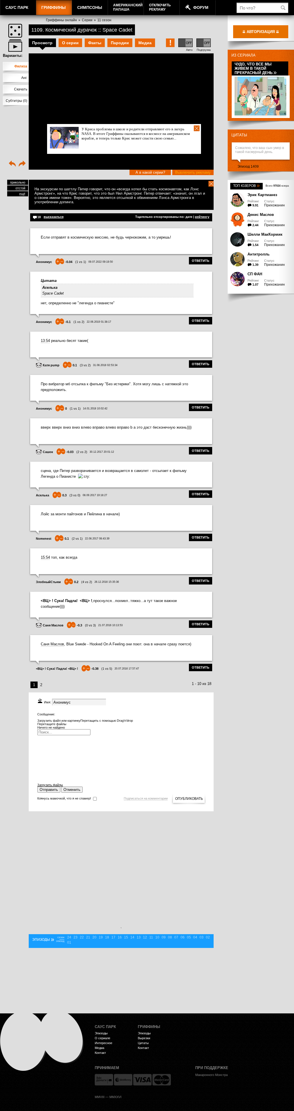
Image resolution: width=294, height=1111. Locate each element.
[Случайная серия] (15, 31)
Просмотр (42, 42)
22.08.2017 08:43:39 (97, 538)
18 (107, 937)
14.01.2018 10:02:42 (95, 408)
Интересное (103, 1043)
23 (76, 937)
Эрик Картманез (262, 195)
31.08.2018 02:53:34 (105, 365)
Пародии (120, 42)
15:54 (45, 557)
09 (164, 937)
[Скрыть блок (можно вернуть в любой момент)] (211, 184)
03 (202, 937)
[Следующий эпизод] (22, 164)
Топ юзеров (246, 186)
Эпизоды (101, 1033)
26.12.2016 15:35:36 (106, 581)
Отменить (71, 789)
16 (120, 937)
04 (195, 937)
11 (151, 937)
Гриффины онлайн (61, 20)
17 (113, 937)
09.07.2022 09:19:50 (100, 261)
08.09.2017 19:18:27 (95, 495)
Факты (94, 42)
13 (139, 937)
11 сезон (104, 20)
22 (82, 937)
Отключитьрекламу (160, 7)
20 (94, 937)
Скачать (20, 89)
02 (208, 937)
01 (69, 942)
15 (126, 937)
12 (145, 937)
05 (189, 937)
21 (88, 937)
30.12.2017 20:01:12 (102, 451)
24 (69, 937)
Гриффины (53, 7)
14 (132, 937)
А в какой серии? (150, 172)
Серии (87, 20)
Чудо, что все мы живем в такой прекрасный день (256, 68)
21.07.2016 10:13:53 (110, 625)
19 (101, 937)
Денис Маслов (260, 214)
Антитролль (258, 254)
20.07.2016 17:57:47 (127, 668)
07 (176, 937)
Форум (200, 7)
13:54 (45, 340)
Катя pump (51, 365)
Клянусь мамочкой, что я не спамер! (64, 798)
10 (157, 937)
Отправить (49, 789)
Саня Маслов (53, 625)
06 (183, 937)
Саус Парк (16, 7)
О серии (70, 42)
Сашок (48, 452)
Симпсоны (89, 7)
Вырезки (144, 1038)
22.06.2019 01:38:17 (99, 321)
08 (170, 937)
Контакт (100, 1052)
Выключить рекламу (193, 172)
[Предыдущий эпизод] (12, 164)
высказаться (53, 216)
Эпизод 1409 (248, 166)
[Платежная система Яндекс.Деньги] (104, 1080)
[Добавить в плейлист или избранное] (15, 45)
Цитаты (239, 135)
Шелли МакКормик (265, 234)
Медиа (145, 42)
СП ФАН (254, 274)
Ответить (200, 260)
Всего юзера (277, 185)
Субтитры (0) (16, 101)
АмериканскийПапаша (128, 7)
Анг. (24, 78)
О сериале (102, 1038)
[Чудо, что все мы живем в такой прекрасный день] (260, 114)
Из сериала (243, 55)
